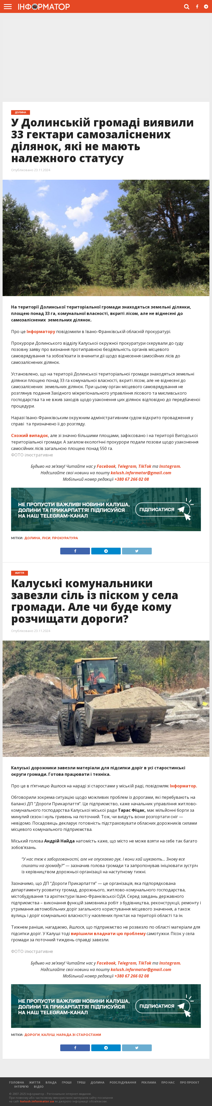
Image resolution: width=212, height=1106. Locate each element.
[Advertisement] (106, 59)
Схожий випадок (29, 435)
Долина (32, 538)
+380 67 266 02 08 (132, 479)
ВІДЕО (38, 1086)
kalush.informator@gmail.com (141, 473)
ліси (46, 538)
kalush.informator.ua (37, 1101)
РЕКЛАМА (148, 1082)
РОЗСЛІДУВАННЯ (123, 1082)
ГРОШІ (67, 1082)
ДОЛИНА (97, 1082)
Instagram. (170, 466)
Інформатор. (183, 786)
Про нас (168, 1082)
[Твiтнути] (137, 550)
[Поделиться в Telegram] (106, 1046)
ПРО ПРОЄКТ (189, 1082)
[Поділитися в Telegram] (106, 550)
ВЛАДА (51, 1082)
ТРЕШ (81, 1082)
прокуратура (65, 538)
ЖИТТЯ (34, 1082)
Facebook (106, 466)
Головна (16, 1082)
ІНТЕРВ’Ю (21, 1086)
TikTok (144, 466)
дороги (32, 1035)
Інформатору (41, 331)
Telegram (127, 466)
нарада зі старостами (78, 1035)
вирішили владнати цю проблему (108, 933)
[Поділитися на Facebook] (75, 550)
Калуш (48, 1035)
